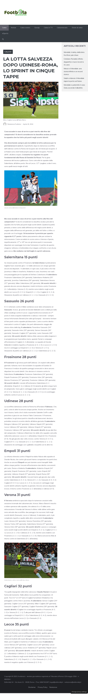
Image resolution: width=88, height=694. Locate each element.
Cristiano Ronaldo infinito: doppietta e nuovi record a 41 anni (74, 62)
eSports (5, 33)
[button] (3, 39)
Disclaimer (32, 687)
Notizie (13, 28)
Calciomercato (62, 28)
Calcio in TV (48, 28)
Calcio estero (25, 28)
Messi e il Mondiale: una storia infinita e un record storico (73, 71)
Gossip (37, 28)
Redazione (53, 687)
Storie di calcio (77, 28)
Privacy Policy (42, 687)
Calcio (4, 28)
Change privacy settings (79, 691)
